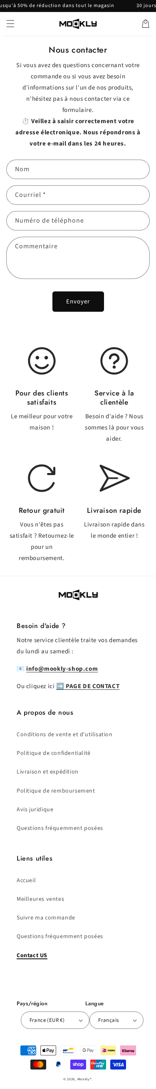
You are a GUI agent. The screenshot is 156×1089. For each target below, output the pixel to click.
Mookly (83, 1079)
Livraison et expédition (48, 772)
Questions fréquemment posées (60, 828)
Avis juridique (35, 809)
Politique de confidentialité (54, 753)
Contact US (32, 955)
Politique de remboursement (56, 791)
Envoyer (78, 301)
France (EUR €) (47, 1020)
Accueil (26, 880)
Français (108, 1020)
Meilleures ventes (40, 899)
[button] (10, 24)
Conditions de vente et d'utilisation (65, 734)
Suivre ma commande (46, 918)
